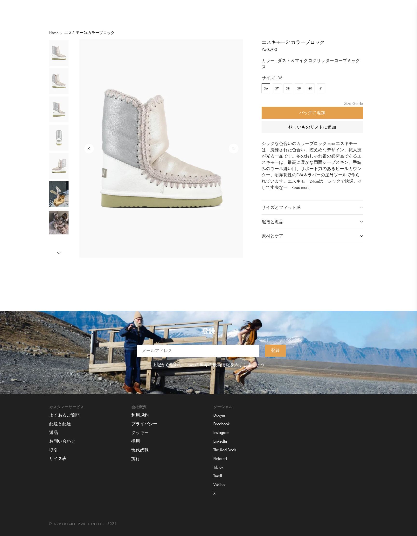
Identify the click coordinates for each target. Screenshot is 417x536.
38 (288, 88)
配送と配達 (60, 423)
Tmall (217, 476)
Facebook (221, 423)
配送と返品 (272, 221)
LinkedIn (220, 441)
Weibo (219, 484)
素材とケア (272, 236)
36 (266, 88)
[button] (59, 253)
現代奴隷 (140, 450)
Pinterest (220, 458)
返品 (53, 432)
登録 (275, 350)
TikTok (218, 467)
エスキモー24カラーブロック (89, 32)
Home (53, 32)
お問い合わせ (62, 441)
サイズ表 (58, 458)
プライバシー (144, 423)
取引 (53, 450)
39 (299, 88)
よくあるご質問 (64, 415)
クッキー (140, 432)
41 (321, 88)
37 (277, 88)
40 (310, 88)
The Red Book (224, 450)
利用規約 (140, 415)
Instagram (221, 432)
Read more (301, 187)
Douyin (219, 415)
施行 (135, 458)
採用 (135, 441)
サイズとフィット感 (281, 207)
